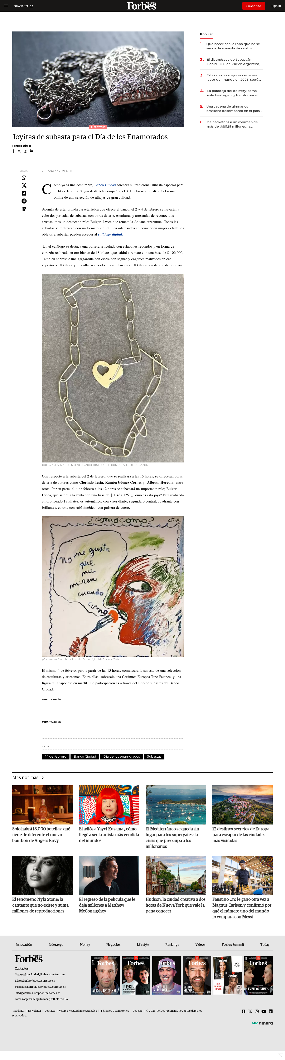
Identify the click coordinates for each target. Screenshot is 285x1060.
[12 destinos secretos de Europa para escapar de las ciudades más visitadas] (242, 804)
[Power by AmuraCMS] (262, 1023)
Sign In (276, 6)
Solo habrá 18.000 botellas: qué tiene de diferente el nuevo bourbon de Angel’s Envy (41, 835)
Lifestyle (143, 944)
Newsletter (34, 1011)
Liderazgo (56, 944)
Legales (137, 1011)
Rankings (172, 944)
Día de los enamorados (121, 756)
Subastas (154, 756)
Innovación (24, 944)
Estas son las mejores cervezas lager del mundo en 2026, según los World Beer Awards (234, 77)
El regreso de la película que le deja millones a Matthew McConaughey (107, 905)
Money (85, 944)
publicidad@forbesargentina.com (46, 974)
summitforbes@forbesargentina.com (45, 987)
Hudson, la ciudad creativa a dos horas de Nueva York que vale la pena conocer (176, 905)
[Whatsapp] (24, 178)
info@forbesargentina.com (40, 981)
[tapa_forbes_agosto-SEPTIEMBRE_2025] (258, 975)
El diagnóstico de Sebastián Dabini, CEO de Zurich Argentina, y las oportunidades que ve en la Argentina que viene (234, 62)
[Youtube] (263, 1012)
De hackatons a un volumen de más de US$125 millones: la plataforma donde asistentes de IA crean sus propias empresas (233, 124)
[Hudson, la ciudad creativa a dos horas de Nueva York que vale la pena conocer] (176, 875)
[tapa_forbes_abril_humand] (136, 975)
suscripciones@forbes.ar (46, 993)
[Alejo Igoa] (166, 975)
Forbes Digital (22, 145)
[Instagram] (257, 1012)
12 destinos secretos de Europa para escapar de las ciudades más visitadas (240, 835)
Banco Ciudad (105, 184)
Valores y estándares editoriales (78, 1011)
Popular (206, 34)
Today (264, 944)
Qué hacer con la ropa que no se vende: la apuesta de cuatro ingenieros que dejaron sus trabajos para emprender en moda (233, 46)
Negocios (113, 944)
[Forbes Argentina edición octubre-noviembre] (227, 975)
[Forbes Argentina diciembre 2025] (197, 975)
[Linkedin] (24, 209)
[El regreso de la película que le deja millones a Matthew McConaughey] (109, 875)
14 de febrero (55, 756)
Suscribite (253, 6)
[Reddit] (24, 201)
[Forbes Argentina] (142, 5)
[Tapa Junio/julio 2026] (105, 975)
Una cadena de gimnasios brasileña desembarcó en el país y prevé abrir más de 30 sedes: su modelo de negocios (234, 108)
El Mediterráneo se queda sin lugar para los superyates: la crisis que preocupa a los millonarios (172, 838)
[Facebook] (24, 194)
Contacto (50, 1011)
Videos (200, 944)
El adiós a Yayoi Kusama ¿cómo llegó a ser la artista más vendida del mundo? (109, 835)
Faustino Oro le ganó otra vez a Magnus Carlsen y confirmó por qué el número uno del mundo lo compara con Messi (241, 908)
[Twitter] (24, 186)
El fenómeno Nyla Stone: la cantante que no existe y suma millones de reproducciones (40, 905)
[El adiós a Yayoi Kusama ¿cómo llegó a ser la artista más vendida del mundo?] (109, 804)
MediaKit (18, 1011)
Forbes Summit (233, 944)
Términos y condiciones (115, 1011)
